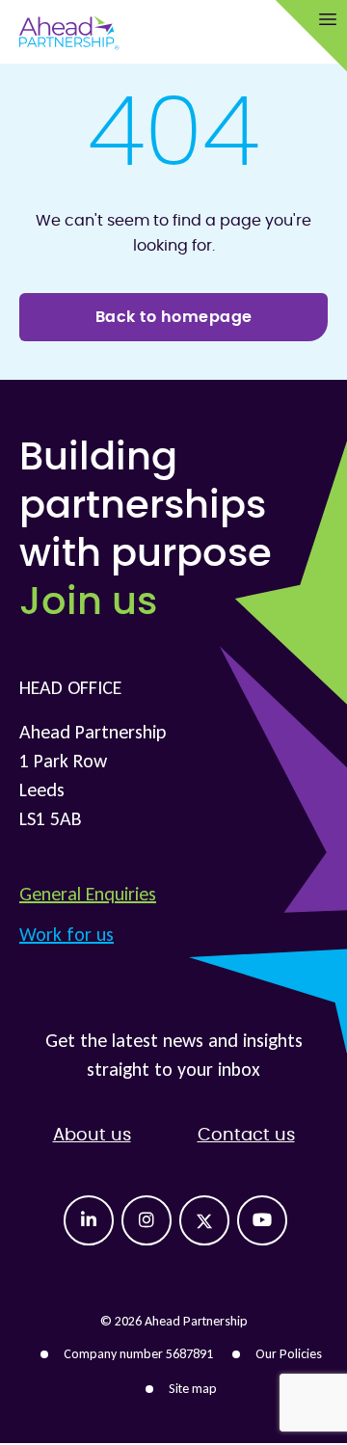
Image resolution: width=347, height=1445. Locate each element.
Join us (88, 602)
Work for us (66, 934)
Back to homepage (174, 317)
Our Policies (288, 1354)
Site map (193, 1388)
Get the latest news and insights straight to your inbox (174, 1055)
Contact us (246, 1135)
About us (92, 1135)
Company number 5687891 (138, 1354)
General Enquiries (87, 893)
